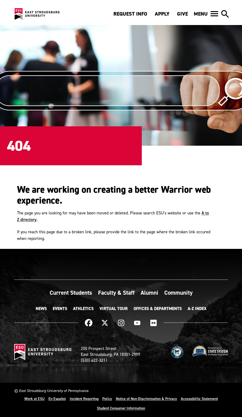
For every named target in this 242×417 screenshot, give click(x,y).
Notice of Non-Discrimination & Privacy (146, 398)
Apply (162, 13)
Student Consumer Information (121, 408)
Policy (107, 398)
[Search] (225, 14)
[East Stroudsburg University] (37, 14)
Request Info (130, 13)
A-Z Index (197, 308)
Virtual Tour (113, 308)
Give (182, 13)
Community (178, 292)
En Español (57, 398)
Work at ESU (34, 398)
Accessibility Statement (199, 398)
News (41, 308)
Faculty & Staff (116, 292)
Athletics (83, 308)
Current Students (71, 292)
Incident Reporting (84, 398)
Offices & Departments (158, 308)
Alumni (149, 292)
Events (60, 308)
